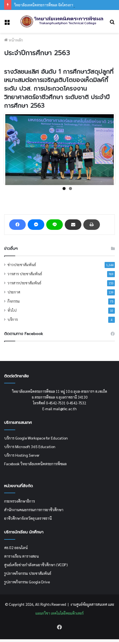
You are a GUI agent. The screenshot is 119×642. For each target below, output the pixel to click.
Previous (13, 148)
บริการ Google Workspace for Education (36, 437)
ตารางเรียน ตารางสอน (21, 555)
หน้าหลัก (15, 39)
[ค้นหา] (112, 23)
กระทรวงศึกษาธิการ (19, 500)
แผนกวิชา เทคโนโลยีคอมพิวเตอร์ (59, 613)
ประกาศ (13, 291)
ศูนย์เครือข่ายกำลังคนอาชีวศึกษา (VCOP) (36, 564)
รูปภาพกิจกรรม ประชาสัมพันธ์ (27, 573)
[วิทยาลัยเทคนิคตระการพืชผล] (62, 21)
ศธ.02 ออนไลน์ (16, 547)
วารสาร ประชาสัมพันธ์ (24, 273)
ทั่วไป (12, 310)
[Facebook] (17, 224)
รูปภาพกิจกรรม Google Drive (27, 581)
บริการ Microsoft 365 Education (29, 446)
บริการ (12, 319)
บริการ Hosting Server (22, 455)
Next (105, 148)
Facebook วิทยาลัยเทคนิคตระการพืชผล (35, 463)
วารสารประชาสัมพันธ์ (24, 282)
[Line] (54, 224)
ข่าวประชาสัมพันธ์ (21, 264)
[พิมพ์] (91, 224)
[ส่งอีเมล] (73, 224)
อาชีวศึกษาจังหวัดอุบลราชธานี (28, 518)
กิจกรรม (13, 300)
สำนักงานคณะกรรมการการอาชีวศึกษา (33, 509)
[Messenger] (36, 224)
